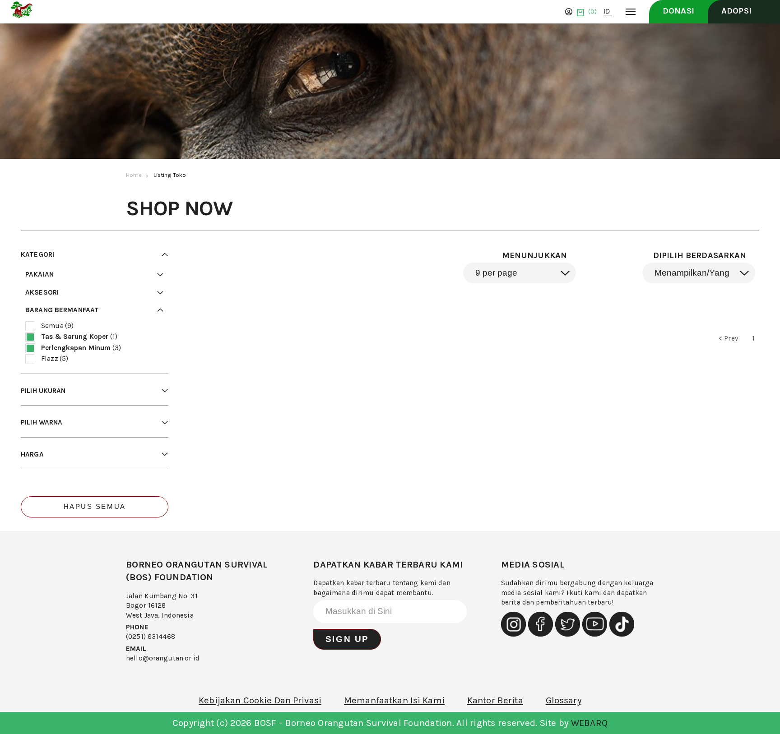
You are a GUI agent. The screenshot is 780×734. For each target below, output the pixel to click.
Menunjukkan (534, 255)
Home (134, 174)
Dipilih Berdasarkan (700, 255)
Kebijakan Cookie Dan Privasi (260, 700)
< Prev (728, 338)
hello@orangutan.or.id (163, 658)
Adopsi (736, 11)
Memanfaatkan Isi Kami (394, 700)
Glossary (563, 700)
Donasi (678, 11)
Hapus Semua (95, 506)
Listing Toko (169, 174)
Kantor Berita (495, 700)
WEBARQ (589, 722)
